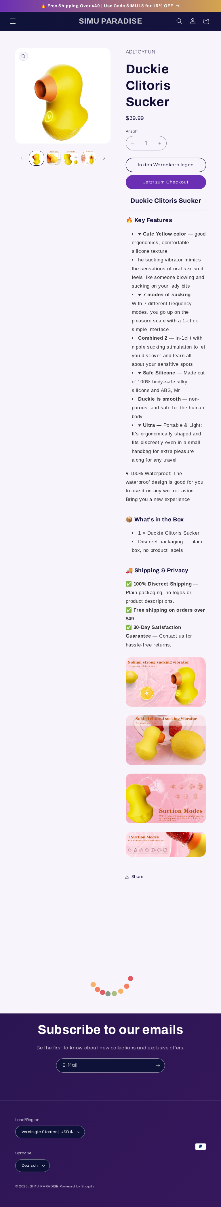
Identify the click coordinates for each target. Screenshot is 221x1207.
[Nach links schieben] (21, 158)
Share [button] (138, 877)
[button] (12, 21)
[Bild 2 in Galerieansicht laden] (54, 158)
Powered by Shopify (77, 1186)
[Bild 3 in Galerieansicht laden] (71, 158)
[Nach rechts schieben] (104, 158)
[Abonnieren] (158, 1065)
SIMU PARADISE (44, 1186)
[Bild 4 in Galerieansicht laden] (88, 158)
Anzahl (132, 131)
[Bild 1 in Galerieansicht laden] (36, 158)
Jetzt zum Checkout (165, 182)
